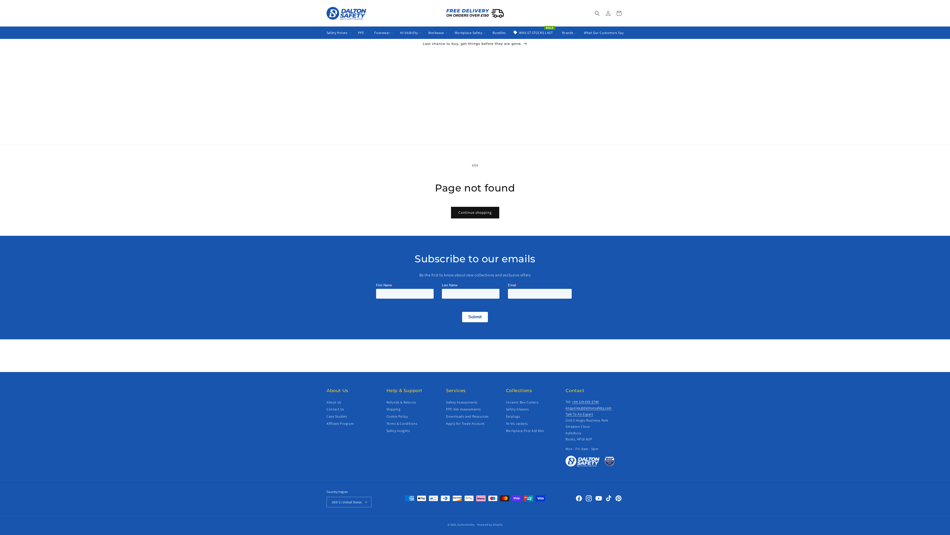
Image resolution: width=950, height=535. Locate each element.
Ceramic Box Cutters (522, 402)
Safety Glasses (517, 409)
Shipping (393, 409)
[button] (597, 13)
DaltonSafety (466, 524)
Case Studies (337, 416)
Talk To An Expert (579, 414)
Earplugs (513, 416)
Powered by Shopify (490, 524)
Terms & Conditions (402, 423)
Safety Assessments (461, 402)
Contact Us (335, 409)
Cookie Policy (397, 416)
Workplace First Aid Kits (525, 430)
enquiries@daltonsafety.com (589, 408)
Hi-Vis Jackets (517, 423)
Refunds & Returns (401, 402)
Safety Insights (398, 430)
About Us (334, 402)
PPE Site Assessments (463, 409)
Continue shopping (475, 212)
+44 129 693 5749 (585, 402)
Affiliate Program (340, 423)
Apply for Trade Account (465, 423)
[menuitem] (339, 33)
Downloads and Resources (467, 416)
